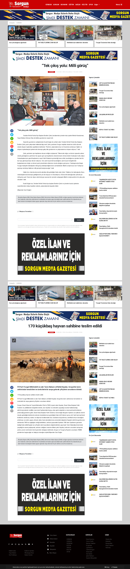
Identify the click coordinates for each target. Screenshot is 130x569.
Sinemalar (89, 551)
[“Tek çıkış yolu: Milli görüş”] (47, 101)
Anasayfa (12, 23)
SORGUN (56, 5)
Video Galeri (53, 539)
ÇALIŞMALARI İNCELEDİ (106, 114)
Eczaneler (89, 545)
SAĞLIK (77, 5)
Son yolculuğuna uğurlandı (107, 107)
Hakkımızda (12, 551)
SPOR (91, 5)
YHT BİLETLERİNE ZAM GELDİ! (108, 137)
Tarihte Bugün (90, 549)
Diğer (96, 5)
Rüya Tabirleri (110, 545)
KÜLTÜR (84, 5)
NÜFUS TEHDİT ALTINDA (106, 129)
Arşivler (52, 546)
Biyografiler (109, 543)
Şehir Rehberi (90, 556)
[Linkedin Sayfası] (23, 544)
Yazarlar (52, 542)
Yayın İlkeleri (12, 553)
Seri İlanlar (89, 554)
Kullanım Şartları (29, 551)
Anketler (108, 541)
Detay (107, 567)
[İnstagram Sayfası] (16, 544)
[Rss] (26, 544)
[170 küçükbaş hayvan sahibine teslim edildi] (47, 359)
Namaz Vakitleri (90, 543)
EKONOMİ (64, 5)
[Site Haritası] (29, 544)
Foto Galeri (53, 535)
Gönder (79, 220)
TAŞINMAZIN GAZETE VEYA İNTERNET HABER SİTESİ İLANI (107, 181)
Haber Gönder (29, 555)
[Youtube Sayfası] (19, 544)
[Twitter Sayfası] (13, 544)
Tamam (115, 567)
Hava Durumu (90, 539)
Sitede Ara (109, 539)
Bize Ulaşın (52, 553)
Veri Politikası (13, 555)
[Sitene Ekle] (33, 544)
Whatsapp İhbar (29, 553)
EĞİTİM (71, 5)
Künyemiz (53, 549)
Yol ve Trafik (89, 541)
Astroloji (108, 547)
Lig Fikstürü (89, 547)
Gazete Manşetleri (91, 558)
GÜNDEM (48, 5)
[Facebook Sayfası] (10, 544)
